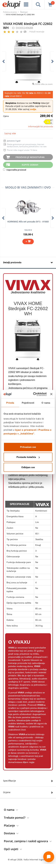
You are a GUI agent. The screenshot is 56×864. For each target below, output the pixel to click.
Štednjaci (24, 12)
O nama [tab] (46, 402)
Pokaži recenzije (36, 31)
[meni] (26, 4)
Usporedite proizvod (16, 169)
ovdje (33, 109)
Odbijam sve (28, 467)
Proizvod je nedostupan (30, 157)
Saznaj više (10, 133)
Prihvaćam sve (28, 447)
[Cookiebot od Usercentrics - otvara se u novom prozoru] (35, 394)
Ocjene (6, 792)
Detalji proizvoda (12, 262)
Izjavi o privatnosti (25, 429)
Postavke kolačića (26, 457)
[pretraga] (38, 4)
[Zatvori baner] (51, 394)
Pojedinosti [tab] (28, 402)
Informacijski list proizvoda (40, 126)
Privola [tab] (10, 402)
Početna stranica (10, 12)
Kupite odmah (30, 164)
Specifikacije (9, 780)
